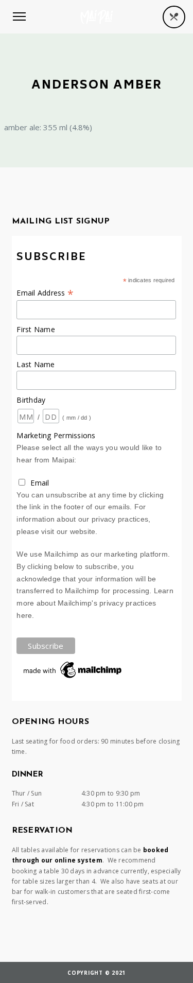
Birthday (30, 400)
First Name (35, 329)
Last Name (35, 364)
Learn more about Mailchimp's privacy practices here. (94, 603)
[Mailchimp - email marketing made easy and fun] (73, 678)
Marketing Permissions (55, 435)
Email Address (45, 293)
